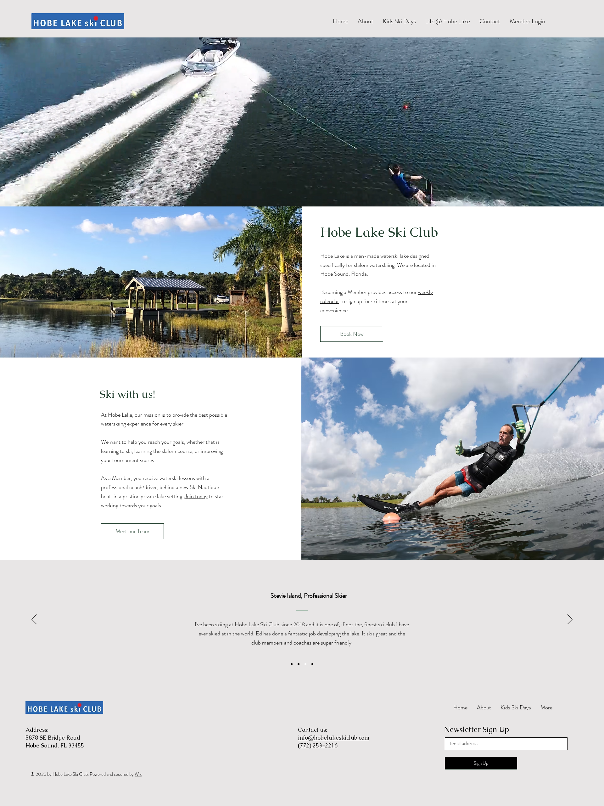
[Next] (570, 619)
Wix (138, 774)
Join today (196, 496)
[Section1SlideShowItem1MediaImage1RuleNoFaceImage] (292, 664)
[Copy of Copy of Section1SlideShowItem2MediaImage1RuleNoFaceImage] (305, 664)
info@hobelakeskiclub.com (333, 737)
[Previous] (33, 619)
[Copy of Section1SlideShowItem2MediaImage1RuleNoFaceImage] (298, 664)
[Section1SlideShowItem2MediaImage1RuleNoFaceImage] (312, 664)
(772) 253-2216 (318, 745)
